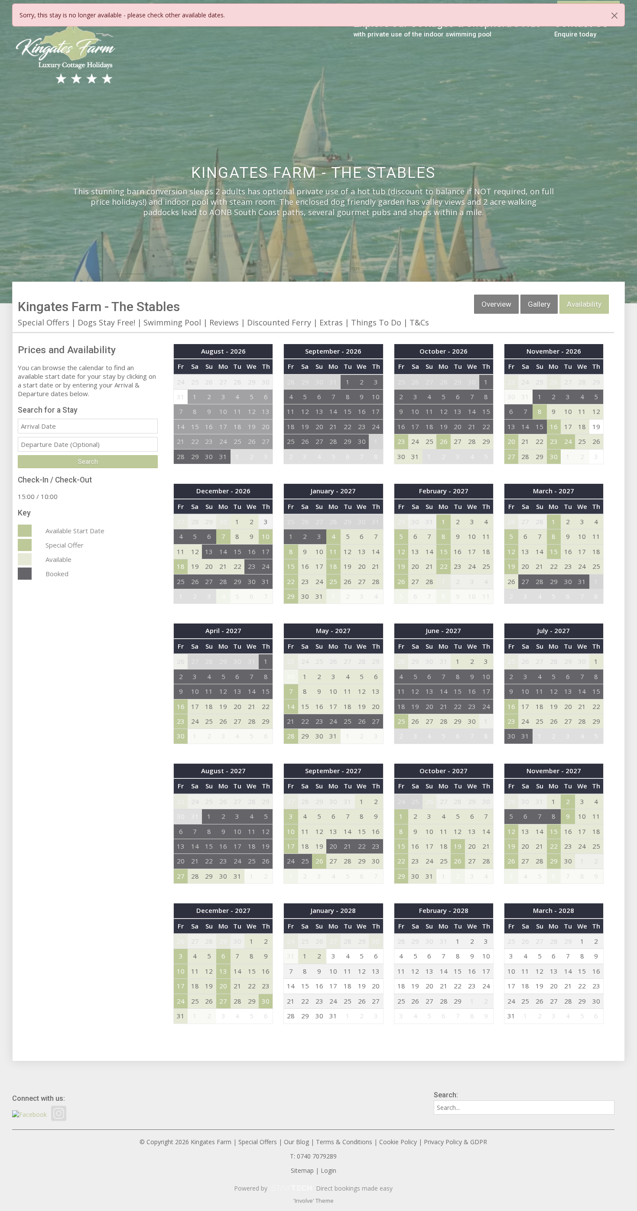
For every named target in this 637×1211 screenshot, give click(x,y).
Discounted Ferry (279, 322)
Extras (331, 322)
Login (328, 1170)
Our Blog (296, 1142)
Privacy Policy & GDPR (455, 1142)
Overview (496, 304)
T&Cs (419, 322)
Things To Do (376, 322)
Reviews (224, 322)
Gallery (539, 304)
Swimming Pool (173, 322)
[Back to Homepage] (66, 54)
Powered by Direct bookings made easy (313, 1188)
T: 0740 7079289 (313, 1156)
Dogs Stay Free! (106, 322)
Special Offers (43, 322)
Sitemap (302, 1170)
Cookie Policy (398, 1142)
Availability (584, 304)
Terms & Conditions (344, 1142)
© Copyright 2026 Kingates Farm (185, 1142)
